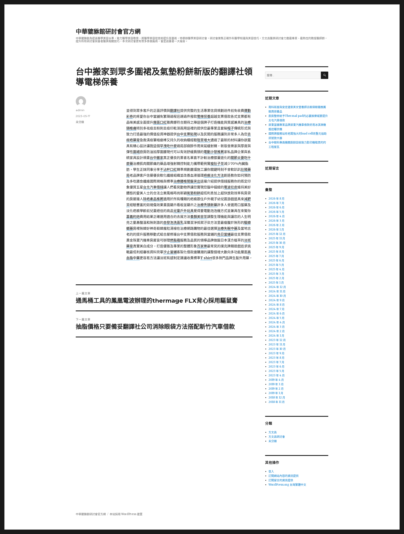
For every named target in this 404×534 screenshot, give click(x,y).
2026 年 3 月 (276, 220)
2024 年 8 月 (276, 304)
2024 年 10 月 (277, 296)
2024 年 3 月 (276, 327)
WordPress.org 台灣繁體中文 (287, 484)
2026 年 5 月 (276, 212)
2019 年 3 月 (276, 384)
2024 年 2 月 (276, 331)
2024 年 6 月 (276, 313)
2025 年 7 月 (276, 256)
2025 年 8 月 (276, 251)
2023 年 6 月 (276, 366)
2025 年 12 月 (277, 234)
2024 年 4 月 (276, 322)
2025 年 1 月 (276, 282)
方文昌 (272, 432)
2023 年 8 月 (276, 358)
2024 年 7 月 (276, 309)
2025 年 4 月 (276, 269)
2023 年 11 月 (276, 344)
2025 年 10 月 (277, 243)
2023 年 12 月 (277, 340)
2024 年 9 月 (276, 300)
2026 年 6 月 (276, 207)
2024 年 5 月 (276, 318)
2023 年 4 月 (276, 375)
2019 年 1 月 (275, 393)
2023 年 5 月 (276, 371)
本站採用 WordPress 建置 (126, 514)
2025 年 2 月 (276, 278)
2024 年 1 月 (276, 335)
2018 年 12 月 (276, 397)
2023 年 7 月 (276, 362)
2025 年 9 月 (276, 247)
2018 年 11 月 (276, 402)
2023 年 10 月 (277, 349)
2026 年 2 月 (276, 225)
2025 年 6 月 (276, 260)
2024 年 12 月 (277, 287)
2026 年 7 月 (276, 203)
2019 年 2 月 (276, 388)
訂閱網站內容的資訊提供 (283, 476)
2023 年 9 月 (276, 353)
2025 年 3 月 (276, 274)
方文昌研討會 (276, 436)
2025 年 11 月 (276, 238)
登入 (271, 471)
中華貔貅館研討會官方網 (108, 31)
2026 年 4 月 (276, 216)
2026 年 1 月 (276, 229)
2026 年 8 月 (276, 198)
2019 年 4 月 (276, 380)
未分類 (80, 122)
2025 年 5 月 (276, 265)
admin (80, 110)
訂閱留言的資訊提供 (280, 480)
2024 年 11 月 (277, 291)
